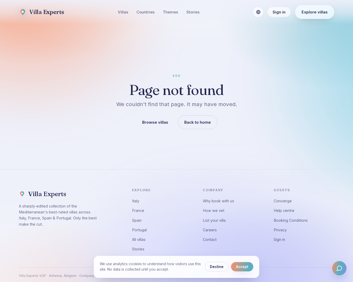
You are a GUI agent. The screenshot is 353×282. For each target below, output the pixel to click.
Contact (210, 239)
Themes (170, 12)
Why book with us (218, 201)
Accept (242, 267)
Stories (192, 12)
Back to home (197, 122)
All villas (138, 239)
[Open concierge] (339, 268)
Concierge (283, 201)
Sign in (279, 12)
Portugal (139, 230)
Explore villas (315, 12)
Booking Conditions (291, 220)
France (138, 210)
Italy (135, 201)
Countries (145, 12)
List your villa (214, 220)
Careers (210, 230)
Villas (123, 12)
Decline (217, 267)
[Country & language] (258, 12)
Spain (137, 220)
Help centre (284, 210)
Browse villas (155, 122)
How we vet (213, 210)
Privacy (280, 230)
